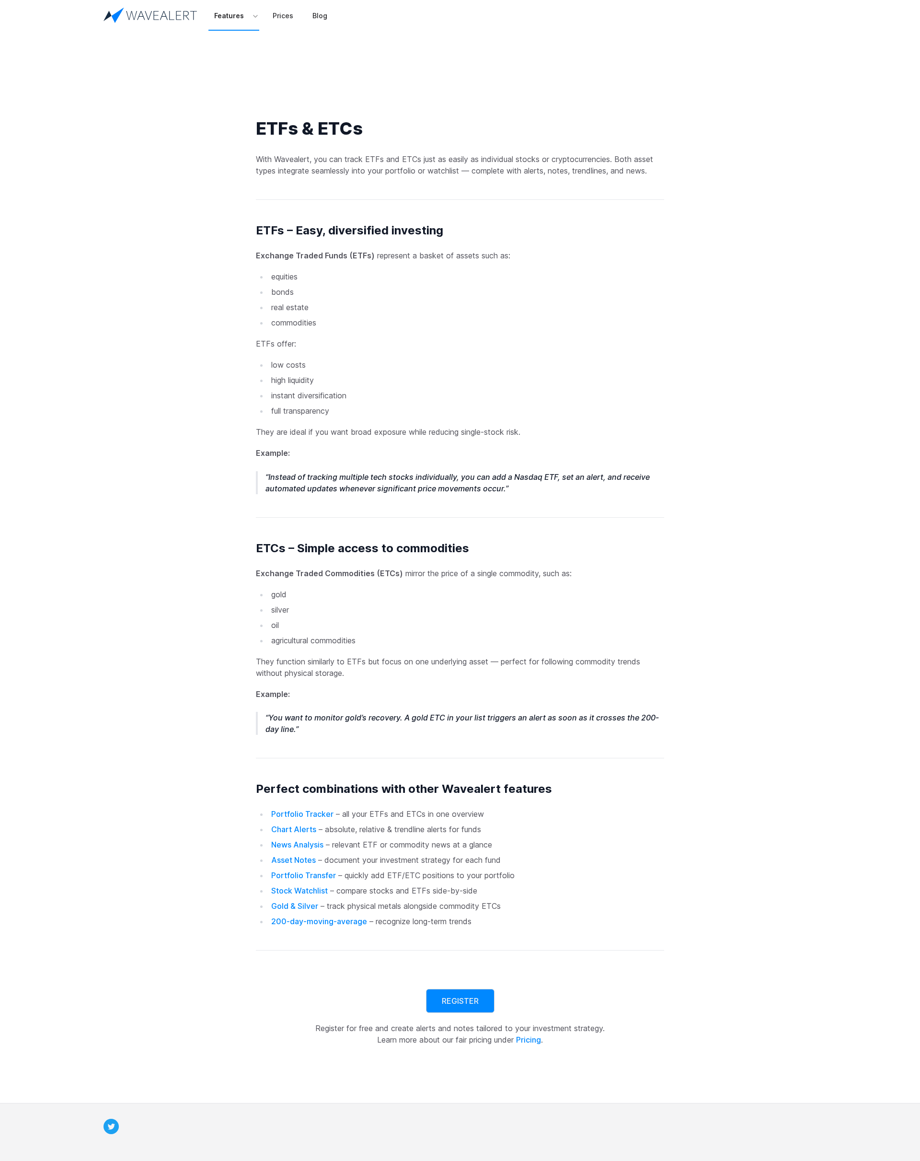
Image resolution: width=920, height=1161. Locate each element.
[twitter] (111, 1126)
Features (229, 16)
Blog (319, 16)
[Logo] (152, 15)
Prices (283, 16)
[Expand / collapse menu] (254, 16)
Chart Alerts (293, 829)
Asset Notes (293, 860)
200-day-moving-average (319, 921)
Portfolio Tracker (302, 814)
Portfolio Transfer (303, 875)
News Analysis (297, 844)
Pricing (528, 1040)
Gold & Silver (294, 906)
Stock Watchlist (299, 890)
